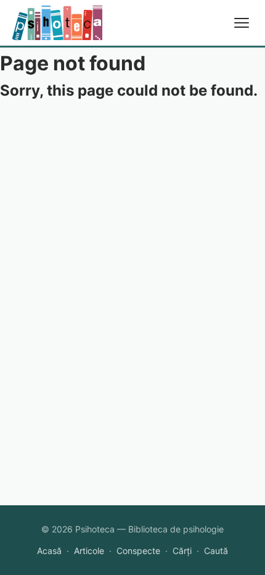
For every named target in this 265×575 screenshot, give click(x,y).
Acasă (49, 550)
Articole (89, 550)
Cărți (182, 550)
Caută (216, 550)
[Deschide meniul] (241, 22)
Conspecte (138, 550)
